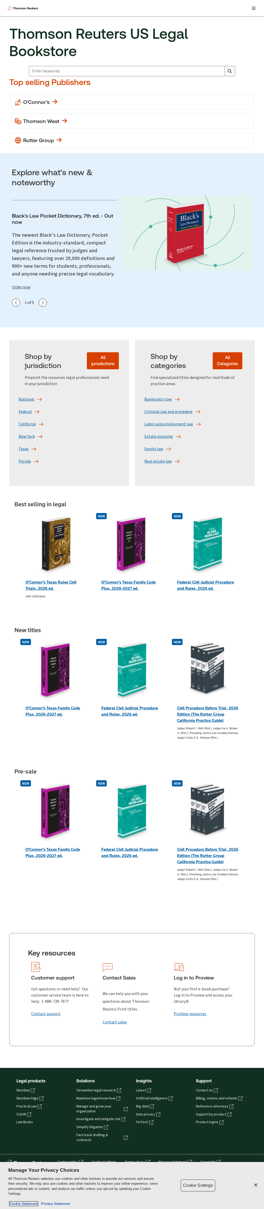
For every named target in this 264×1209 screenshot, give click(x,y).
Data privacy (145, 1114)
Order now (21, 287)
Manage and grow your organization (93, 1109)
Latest (141, 1090)
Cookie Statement (24, 1204)
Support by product (211, 1114)
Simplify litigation (89, 1127)
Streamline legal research (96, 1090)
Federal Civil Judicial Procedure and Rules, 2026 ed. (205, 585)
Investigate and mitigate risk (98, 1119)
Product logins (207, 1122)
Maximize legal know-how (95, 1098)
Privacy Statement (54, 1204)
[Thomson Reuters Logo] (23, 8)
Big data (142, 1106)
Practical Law (26, 1106)
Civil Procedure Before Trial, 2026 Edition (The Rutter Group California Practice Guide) (207, 714)
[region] (132, 1185)
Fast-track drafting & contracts (92, 1137)
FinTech (142, 1122)
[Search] (230, 71)
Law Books (24, 1122)
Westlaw (23, 1090)
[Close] (255, 1185)
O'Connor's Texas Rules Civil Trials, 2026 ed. (51, 585)
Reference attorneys (212, 1106)
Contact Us (204, 1090)
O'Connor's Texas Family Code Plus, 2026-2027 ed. (128, 585)
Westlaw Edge (27, 1098)
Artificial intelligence (152, 1098)
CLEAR (21, 1114)
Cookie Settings (198, 1185)
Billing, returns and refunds (216, 1098)
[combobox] (127, 71)
